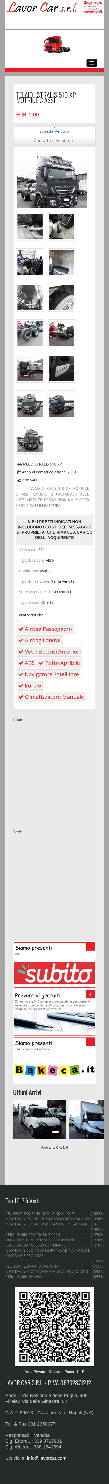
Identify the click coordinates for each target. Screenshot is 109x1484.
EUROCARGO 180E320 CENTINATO (35, 1245)
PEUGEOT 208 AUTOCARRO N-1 (33, 1266)
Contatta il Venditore (54, 140)
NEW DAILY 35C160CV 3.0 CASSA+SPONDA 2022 (47, 1218)
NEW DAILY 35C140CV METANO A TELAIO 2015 (46, 1271)
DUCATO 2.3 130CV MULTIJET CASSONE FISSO (46, 1239)
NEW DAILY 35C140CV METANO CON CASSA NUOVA (51, 1223)
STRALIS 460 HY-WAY (23, 1276)
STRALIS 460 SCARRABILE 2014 (32, 1234)
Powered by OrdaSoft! (54, 1147)
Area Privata (35, 1371)
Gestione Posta (61, 1371)
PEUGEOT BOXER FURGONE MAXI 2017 (39, 1213)
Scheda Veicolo (54, 131)
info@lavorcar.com (46, 1458)
